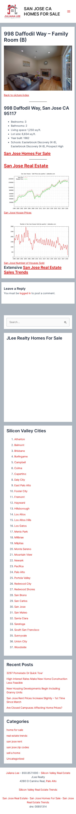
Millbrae (19, 537)
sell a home (13, 753)
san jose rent (14, 741)
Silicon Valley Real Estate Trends (38, 789)
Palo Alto (19, 572)
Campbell (20, 462)
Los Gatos (20, 525)
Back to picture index (16, 95)
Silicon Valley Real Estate (55, 773)
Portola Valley (22, 577)
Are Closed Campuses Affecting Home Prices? (34, 707)
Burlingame (21, 456)
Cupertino (20, 474)
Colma (18, 468)
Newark (19, 560)
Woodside (20, 647)
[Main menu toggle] (68, 11)
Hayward (19, 502)
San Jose (19, 606)
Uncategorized (15, 758)
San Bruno (20, 595)
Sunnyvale (20, 635)
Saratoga (19, 624)
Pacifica (19, 566)
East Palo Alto (22, 485)
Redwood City (22, 583)
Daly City (19, 479)
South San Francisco (26, 629)
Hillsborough (22, 508)
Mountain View (23, 554)
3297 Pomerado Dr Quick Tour (25, 673)
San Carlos (20, 601)
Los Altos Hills (22, 520)
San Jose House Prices (17, 212)
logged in (25, 293)
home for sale (15, 729)
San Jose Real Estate (26, 165)
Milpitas (19, 543)
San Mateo (20, 612)
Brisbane (19, 450)
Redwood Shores (24, 589)
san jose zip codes (18, 747)
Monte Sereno (22, 549)
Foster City (20, 491)
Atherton (19, 439)
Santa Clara (21, 618)
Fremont (19, 497)
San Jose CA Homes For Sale (42, 11)
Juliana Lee (12, 773)
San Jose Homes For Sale (27, 153)
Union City (20, 641)
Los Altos (20, 514)
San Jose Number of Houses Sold (24, 263)
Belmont (19, 445)
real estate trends (17, 735)
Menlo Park (21, 531)
